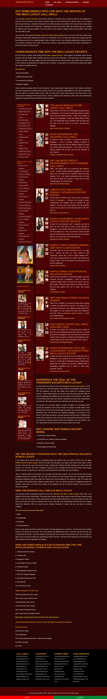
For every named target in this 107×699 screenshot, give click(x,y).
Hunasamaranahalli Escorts (61, 661)
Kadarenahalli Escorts (41, 674)
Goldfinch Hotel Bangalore (23, 232)
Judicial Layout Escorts (41, 661)
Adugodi (86, 2)
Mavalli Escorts (58, 669)
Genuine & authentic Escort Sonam (61, 155)
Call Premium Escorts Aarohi (59, 371)
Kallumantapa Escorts (24, 111)
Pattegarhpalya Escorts (41, 666)
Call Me (26, 697)
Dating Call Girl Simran (57, 265)
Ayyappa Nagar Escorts (79, 661)
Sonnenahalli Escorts (24, 125)
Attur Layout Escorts (59, 674)
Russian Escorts (72, 2)
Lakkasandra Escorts (79, 671)
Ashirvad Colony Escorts (25, 108)
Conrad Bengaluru (24, 171)
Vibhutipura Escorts (59, 659)
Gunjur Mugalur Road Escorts (24, 674)
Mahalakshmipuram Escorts (80, 676)
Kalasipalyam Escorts (24, 123)
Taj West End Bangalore (25, 202)
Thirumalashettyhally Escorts (62, 656)
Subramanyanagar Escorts (42, 676)
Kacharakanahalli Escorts (23, 664)
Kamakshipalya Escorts (22, 659)
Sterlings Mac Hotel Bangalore (24, 238)
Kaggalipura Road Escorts (23, 144)
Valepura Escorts (58, 666)
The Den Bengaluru (24, 188)
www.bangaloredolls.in (36, 693)
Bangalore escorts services (73, 313)
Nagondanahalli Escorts (22, 676)
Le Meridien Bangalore (25, 216)
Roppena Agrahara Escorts (24, 133)
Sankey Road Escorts (24, 154)
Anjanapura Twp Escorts (79, 666)
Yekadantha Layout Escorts (42, 679)
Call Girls (57, 2)
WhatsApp (80, 697)
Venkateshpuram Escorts (42, 656)
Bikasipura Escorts (24, 157)
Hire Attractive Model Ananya (59, 184)
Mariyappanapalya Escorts (80, 656)
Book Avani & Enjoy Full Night (60, 128)
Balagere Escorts (23, 148)
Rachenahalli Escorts (21, 656)
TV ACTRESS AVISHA (57, 292)
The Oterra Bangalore (24, 205)
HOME (47, 2)
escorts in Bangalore (57, 200)
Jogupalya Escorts (59, 671)
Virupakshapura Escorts (25, 128)
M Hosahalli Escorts (78, 674)
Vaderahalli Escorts (40, 659)
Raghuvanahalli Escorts (41, 671)
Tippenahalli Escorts (21, 669)
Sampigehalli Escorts (21, 671)
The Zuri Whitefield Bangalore (24, 221)
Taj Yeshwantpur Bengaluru (23, 192)
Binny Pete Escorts (24, 120)
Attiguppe (49, 5)
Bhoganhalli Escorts (21, 666)
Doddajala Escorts (59, 676)
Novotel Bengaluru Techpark (24, 198)
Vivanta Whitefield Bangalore (23, 212)
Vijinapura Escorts (78, 669)
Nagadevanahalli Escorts (22, 679)
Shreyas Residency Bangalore (24, 226)
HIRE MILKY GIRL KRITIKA (59, 213)
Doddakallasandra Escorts (23, 138)
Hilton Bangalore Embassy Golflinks (24, 184)
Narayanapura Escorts (41, 669)
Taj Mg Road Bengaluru (25, 208)
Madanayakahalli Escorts (61, 664)
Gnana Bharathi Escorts (79, 659)
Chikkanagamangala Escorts (42, 664)
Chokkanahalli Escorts (22, 661)
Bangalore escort (76, 250)
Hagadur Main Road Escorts (80, 664)
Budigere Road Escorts (25, 151)
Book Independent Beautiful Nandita (62, 318)
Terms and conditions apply (71, 693)
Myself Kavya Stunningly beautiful (61, 342)
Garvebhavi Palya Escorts (23, 116)
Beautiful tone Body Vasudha (59, 239)
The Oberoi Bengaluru (25, 174)
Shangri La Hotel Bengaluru (23, 167)
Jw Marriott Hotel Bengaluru (23, 178)
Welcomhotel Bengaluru (25, 242)
